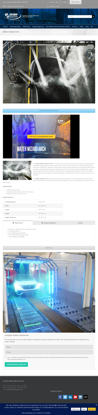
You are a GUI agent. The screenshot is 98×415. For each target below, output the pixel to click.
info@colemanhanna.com (15, 6)
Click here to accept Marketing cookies (41, 136)
